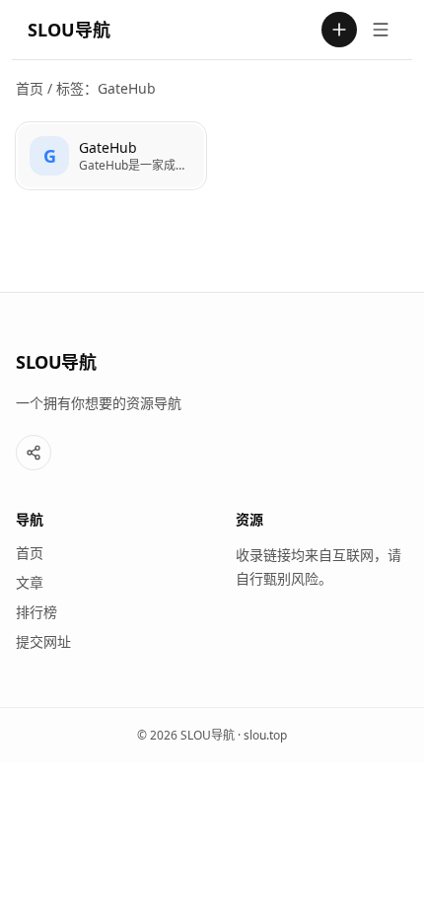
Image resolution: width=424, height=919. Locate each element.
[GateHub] (111, 155)
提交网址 (43, 641)
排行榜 (36, 611)
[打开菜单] (380, 29)
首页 (29, 88)
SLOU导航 (69, 29)
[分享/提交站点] (33, 452)
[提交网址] (339, 29)
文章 (29, 582)
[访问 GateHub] (49, 156)
